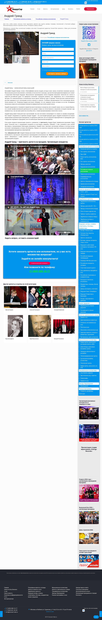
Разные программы (85, 389)
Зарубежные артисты (86, 199)
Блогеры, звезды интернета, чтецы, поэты (88, 241)
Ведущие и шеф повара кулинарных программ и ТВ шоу (88, 247)
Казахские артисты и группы (88, 149)
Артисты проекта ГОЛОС (87, 189)
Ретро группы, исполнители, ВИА (88, 158)
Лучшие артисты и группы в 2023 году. (88, 140)
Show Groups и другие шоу (88, 211)
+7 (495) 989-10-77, (12, 1)
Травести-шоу (84, 381)
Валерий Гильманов (59, 338)
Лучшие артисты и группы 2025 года (88, 131)
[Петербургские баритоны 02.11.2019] (100, 614)
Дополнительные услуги (83, 591)
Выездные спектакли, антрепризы (86, 280)
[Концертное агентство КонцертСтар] (14, 8)
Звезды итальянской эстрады (89, 208)
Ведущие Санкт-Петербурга (88, 291)
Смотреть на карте (50, 611)
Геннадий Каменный (59, 309)
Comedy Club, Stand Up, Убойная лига (87, 234)
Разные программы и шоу (59, 595)
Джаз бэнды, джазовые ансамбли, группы (87, 348)
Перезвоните (90, 9)
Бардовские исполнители (87, 167)
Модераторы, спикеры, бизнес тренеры (89, 285)
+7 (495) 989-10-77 (39, 271)
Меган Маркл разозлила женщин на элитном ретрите (88, 88)
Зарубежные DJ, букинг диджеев (87, 306)
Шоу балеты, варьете (86, 373)
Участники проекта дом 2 (87, 268)
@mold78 (89, 50)
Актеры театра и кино (86, 230)
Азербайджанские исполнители (85, 177)
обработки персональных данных (58, 70)
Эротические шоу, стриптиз (88, 375)
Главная (7, 19)
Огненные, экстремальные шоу (88, 323)
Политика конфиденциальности (13, 595)
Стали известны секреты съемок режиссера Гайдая (88, 105)
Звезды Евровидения (86, 383)
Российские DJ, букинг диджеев (87, 311)
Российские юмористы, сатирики (87, 264)
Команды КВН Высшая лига (88, 260)
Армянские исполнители (87, 184)
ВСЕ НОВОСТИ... (84, 116)
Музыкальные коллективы (88, 340)
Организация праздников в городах (86, 593)
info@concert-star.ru (40, 1)
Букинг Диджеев (33, 597)
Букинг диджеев (84, 303)
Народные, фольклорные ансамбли (87, 352)
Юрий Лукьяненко (34, 338)
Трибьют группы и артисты (88, 214)
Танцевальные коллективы (88, 370)
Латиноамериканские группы (88, 356)
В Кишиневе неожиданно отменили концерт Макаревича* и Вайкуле (87, 97)
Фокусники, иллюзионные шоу (89, 330)
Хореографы (84, 378)
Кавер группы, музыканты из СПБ (88, 367)
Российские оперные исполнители (46, 19)
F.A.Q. (5, 597)
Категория (82, 394)
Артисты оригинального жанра (89, 315)
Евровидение (84, 386)
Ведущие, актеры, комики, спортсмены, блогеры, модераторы (87, 226)
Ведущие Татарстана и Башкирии (87, 295)
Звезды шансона (85, 164)
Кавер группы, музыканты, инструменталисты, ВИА (88, 343)
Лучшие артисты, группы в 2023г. (88, 144)
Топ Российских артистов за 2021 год (89, 135)
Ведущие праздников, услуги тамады (88, 252)
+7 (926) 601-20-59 (25, 1)
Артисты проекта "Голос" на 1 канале (89, 195)
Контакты (79, 595)
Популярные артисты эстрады (22, 19)
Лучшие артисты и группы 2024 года (88, 126)
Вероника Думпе (9, 338)
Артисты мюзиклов (86, 238)
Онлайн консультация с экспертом (39, 263)
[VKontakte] (85, 3)
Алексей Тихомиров (35, 309)
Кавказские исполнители (87, 174)
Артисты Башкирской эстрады (89, 181)
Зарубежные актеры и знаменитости (86, 220)
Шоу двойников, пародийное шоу (88, 271)
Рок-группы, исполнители (87, 161)
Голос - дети (84, 191)
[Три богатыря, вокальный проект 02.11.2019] (1, 614)
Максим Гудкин (9, 309)
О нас (5, 591)
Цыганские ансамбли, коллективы (86, 359)
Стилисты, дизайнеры (86, 391)
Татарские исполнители (87, 186)
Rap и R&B (83, 154)
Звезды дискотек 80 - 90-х (88, 206)
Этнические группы (86, 363)
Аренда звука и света (82, 587)
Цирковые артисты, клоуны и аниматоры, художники (88, 333)
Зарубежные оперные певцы (88, 216)
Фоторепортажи (9, 599)
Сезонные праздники (82, 589)
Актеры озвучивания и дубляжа (86, 299)
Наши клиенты (8, 593)
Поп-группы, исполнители (87, 151)
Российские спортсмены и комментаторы (88, 276)
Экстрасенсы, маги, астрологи (89, 337)
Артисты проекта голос (35, 589)
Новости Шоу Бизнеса (10, 589)
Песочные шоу (84, 327)
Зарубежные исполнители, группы (88, 202)
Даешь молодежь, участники (88, 289)
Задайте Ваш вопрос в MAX (89, 41)
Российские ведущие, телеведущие (86, 257)
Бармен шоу (84, 317)
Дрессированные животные (88, 320)
